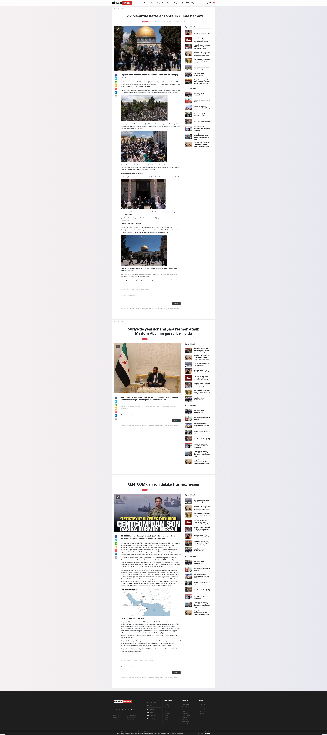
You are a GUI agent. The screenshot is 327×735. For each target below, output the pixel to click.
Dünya (122, 8)
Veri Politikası (116, 720)
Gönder (176, 303)
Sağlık (183, 3)
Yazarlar (151, 709)
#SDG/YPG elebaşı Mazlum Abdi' (150, 406)
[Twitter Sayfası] (117, 709)
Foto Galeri (153, 702)
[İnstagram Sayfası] (120, 709)
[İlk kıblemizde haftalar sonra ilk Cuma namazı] (147, 48)
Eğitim (188, 3)
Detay (201, 733)
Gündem (146, 3)
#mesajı (151, 660)
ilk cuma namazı (169, 177)
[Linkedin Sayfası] (126, 709)
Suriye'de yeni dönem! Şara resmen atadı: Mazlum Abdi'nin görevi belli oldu (202, 53)
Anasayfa (116, 8)
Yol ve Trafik (185, 707)
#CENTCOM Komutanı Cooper (129, 660)
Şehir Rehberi (185, 721)
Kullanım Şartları (131, 715)
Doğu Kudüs (140, 274)
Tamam (208, 733)
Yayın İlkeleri (116, 717)
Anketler (202, 707)
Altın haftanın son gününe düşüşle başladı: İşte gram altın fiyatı (202, 61)
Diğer (193, 3)
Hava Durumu (186, 704)
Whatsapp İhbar (131, 717)
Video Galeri (153, 706)
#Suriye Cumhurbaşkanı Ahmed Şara (131, 406)
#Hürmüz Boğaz (143, 660)
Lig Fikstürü (185, 713)
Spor (163, 3)
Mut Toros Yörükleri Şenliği (202, 121)
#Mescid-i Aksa (134, 289)
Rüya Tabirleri (203, 711)
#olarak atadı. (124, 408)
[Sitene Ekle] (135, 709)
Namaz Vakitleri (186, 709)
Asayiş (159, 3)
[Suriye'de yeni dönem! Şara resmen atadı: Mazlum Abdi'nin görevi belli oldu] (147, 368)
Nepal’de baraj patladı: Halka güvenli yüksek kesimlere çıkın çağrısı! (201, 39)
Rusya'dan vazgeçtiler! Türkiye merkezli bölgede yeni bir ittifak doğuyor (201, 81)
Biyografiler (203, 709)
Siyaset (153, 3)
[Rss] (129, 709)
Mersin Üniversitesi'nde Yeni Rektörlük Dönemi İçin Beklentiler (202, 128)
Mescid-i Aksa (170, 82)
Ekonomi (169, 3)
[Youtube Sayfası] (123, 709)
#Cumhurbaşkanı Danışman (167, 406)
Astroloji (202, 713)
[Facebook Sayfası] (114, 709)
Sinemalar (185, 717)
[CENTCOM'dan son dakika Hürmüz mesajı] (147, 513)
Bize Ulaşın (152, 719)
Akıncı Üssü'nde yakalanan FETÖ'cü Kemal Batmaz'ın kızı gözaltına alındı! (202, 46)
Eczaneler (185, 711)
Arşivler (152, 712)
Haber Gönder (131, 720)
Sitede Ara (202, 704)
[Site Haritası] (132, 709)
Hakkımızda (116, 715)
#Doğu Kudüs (124, 289)
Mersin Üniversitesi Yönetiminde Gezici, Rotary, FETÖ (202, 107)
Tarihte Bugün (186, 715)
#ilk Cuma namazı (144, 289)
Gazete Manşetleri (187, 724)
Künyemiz (153, 715)
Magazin (176, 3)
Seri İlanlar (185, 719)
